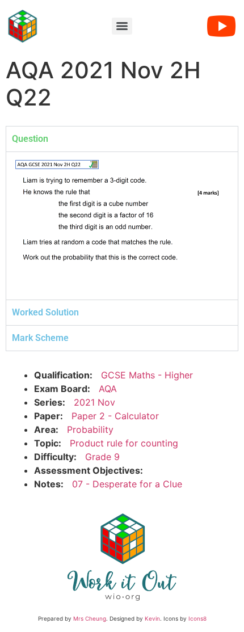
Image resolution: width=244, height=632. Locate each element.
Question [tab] (30, 138)
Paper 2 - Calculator (115, 416)
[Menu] (122, 26)
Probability (90, 429)
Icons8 (197, 618)
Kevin (152, 618)
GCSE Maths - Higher (147, 375)
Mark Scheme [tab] (40, 337)
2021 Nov (94, 402)
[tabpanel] (122, 225)
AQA (108, 388)
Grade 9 (102, 456)
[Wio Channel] (221, 26)
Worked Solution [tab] (45, 312)
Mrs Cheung (89, 618)
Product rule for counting (124, 443)
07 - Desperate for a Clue (127, 484)
